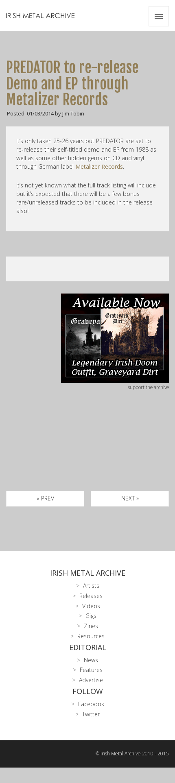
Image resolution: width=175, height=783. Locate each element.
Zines (91, 626)
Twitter (91, 714)
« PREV (45, 498)
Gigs (90, 616)
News (91, 660)
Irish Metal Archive (87, 573)
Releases (91, 596)
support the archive (148, 387)
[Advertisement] (87, 450)
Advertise (91, 680)
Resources (91, 636)
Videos (91, 606)
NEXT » (130, 498)
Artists (91, 585)
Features (91, 670)
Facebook (91, 704)
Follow (87, 691)
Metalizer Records (99, 166)
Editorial (87, 647)
